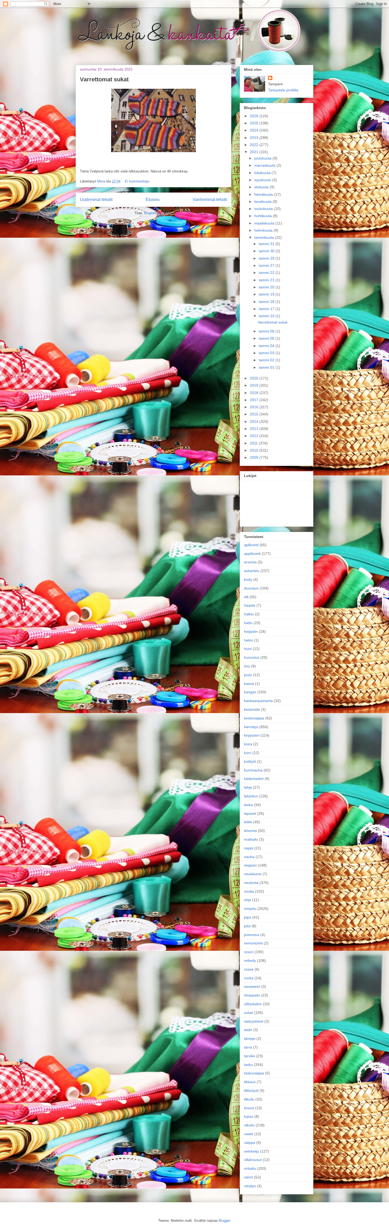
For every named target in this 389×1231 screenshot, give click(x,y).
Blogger (224, 1221)
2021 (254, 152)
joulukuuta (263, 158)
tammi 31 (267, 244)
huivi (248, 649)
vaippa (249, 1142)
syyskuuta (263, 180)
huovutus (251, 657)
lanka (248, 805)
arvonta (250, 562)
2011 (254, 443)
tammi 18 (267, 301)
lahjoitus (251, 796)
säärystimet (253, 1021)
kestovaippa (254, 718)
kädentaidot (254, 778)
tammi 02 (267, 360)
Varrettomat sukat (104, 79)
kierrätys (251, 727)
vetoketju (251, 1151)
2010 (254, 450)
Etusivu (153, 199)
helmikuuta (264, 230)
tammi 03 (267, 353)
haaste (249, 605)
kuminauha (253, 770)
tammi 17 (267, 309)
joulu (248, 675)
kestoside (252, 709)
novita (249, 891)
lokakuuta (263, 173)
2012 (254, 436)
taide (248, 1030)
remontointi (253, 943)
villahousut (253, 1160)
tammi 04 (267, 346)
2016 (254, 407)
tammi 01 (267, 367)
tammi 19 (267, 294)
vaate (248, 1134)
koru (247, 753)
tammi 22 (267, 272)
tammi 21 (267, 280)
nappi (248, 848)
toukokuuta (264, 209)
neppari (250, 865)
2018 (254, 393)
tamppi (249, 1038)
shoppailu (252, 995)
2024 (254, 130)
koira (248, 744)
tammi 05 (267, 338)
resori (249, 952)
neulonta (251, 883)
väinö (248, 1177)
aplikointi (251, 545)
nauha (249, 857)
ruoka (249, 978)
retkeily (250, 960)
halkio (249, 614)
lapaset (250, 813)
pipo (247, 917)
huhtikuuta (263, 216)
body (248, 579)
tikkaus (250, 1082)
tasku (248, 1065)
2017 (254, 400)
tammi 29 (267, 258)
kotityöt (250, 761)
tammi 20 (267, 287)
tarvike (249, 1056)
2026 (254, 116)
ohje (247, 900)
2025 (254, 123)
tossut (249, 1108)
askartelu (251, 571)
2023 (254, 137)
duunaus (251, 588)
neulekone (252, 874)
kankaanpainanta (258, 701)
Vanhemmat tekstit (210, 199)
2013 (254, 429)
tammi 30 (267, 251)
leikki (248, 822)
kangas (250, 692)
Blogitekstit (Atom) (158, 213)
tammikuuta (264, 237)
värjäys (250, 1186)
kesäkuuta (263, 201)
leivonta (250, 831)
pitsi (247, 926)
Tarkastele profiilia (283, 90)
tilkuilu (249, 1099)
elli (246, 597)
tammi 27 (267, 265)
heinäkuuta (264, 194)
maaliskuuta (264, 223)
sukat (248, 1012)
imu (247, 666)
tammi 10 (267, 316)
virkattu (250, 1168)
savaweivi (252, 986)
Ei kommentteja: (137, 181)
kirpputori (252, 735)
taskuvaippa (254, 1073)
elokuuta (262, 187)
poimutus (251, 935)
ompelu (250, 908)
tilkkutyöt (251, 1090)
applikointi (252, 553)
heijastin (251, 631)
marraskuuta (265, 165)
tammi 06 (267, 331)
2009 (254, 457)
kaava (249, 683)
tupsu (248, 1116)
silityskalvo (253, 1004)
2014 (254, 421)
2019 (254, 385)
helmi (248, 640)
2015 (254, 414)
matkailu (251, 839)
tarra (248, 1047)
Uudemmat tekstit (96, 199)
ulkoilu (249, 1125)
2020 (254, 378)
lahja (248, 787)
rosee (249, 969)
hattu (248, 623)
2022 (254, 145)
